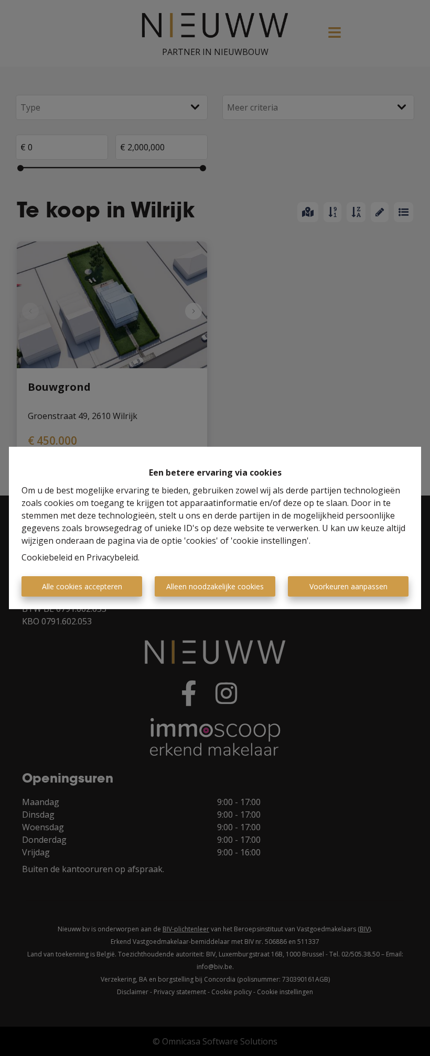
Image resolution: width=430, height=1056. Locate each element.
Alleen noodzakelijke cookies (215, 586)
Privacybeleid (112, 557)
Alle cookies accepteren (82, 586)
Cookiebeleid (47, 557)
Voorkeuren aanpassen (348, 586)
